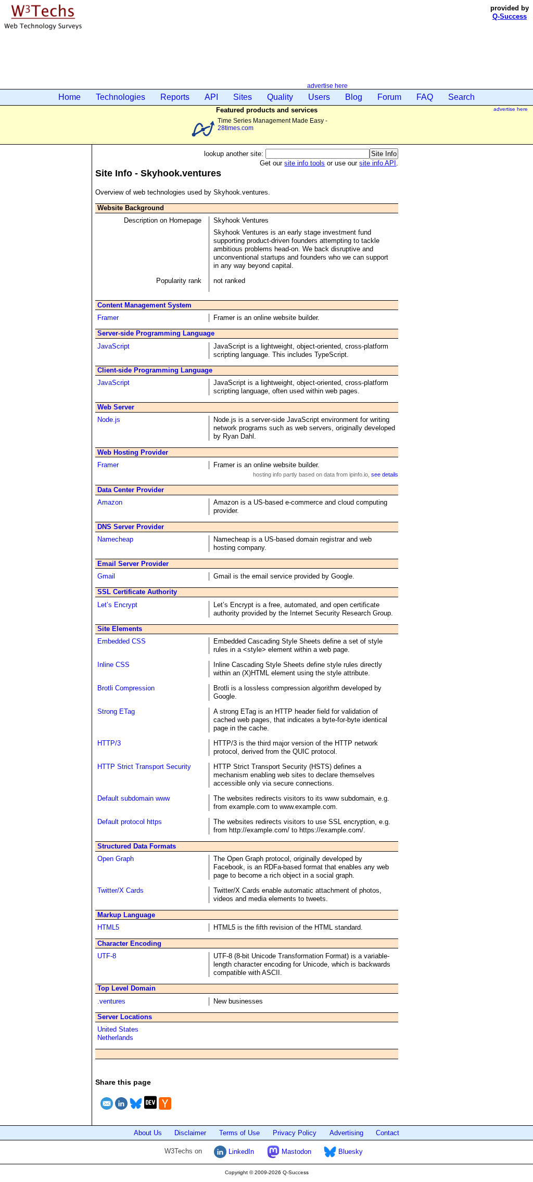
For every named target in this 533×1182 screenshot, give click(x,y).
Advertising (346, 1133)
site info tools (304, 163)
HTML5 (108, 927)
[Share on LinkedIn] (121, 1111)
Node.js (108, 419)
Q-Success (509, 16)
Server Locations (124, 1017)
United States (117, 1029)
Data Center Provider (130, 490)
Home (69, 97)
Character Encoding (129, 943)
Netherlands (115, 1038)
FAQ (424, 97)
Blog (353, 97)
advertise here (327, 85)
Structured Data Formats (136, 846)
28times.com (235, 127)
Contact (387, 1133)
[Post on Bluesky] (136, 1111)
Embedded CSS (121, 641)
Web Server (115, 407)
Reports (174, 97)
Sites (242, 97)
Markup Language (126, 915)
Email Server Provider (133, 564)
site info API (377, 163)
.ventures (111, 1001)
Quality (280, 97)
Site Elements (119, 629)
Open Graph (115, 859)
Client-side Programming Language (154, 370)
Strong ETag (116, 711)
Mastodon (295, 1151)
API (211, 97)
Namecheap (115, 539)
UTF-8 (106, 956)
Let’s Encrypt (117, 605)
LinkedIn (240, 1151)
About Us (148, 1133)
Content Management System (144, 305)
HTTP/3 (109, 743)
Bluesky (349, 1151)
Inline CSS (113, 665)
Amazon (109, 502)
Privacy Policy (294, 1133)
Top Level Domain (126, 988)
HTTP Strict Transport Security (144, 766)
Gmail (106, 576)
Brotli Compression (126, 688)
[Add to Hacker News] (165, 1111)
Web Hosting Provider (132, 452)
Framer (108, 318)
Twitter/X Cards (120, 890)
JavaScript (113, 346)
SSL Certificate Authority (137, 592)
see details (384, 474)
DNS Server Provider (130, 527)
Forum (389, 97)
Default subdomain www (133, 798)
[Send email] (106, 1111)
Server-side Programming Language (155, 333)
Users (319, 97)
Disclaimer (190, 1133)
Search (461, 97)
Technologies (120, 97)
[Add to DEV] (150, 1111)
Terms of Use (239, 1133)
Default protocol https (129, 822)
